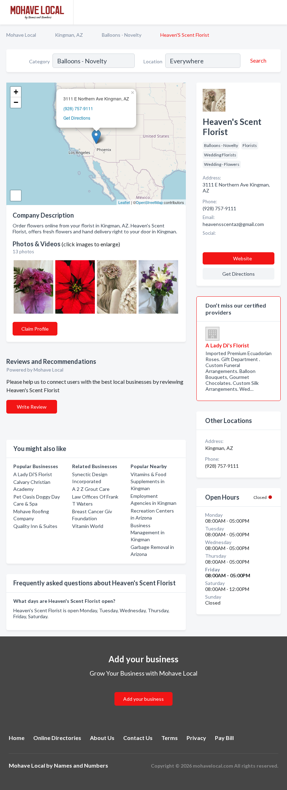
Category (39, 61)
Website (242, 258)
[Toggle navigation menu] (278, 12)
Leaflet (124, 202)
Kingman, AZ (69, 35)
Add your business (143, 699)
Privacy (196, 737)
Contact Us (138, 737)
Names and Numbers (81, 765)
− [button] (16, 102)
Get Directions (76, 118)
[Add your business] (143, 690)
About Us (102, 737)
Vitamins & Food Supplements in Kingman (148, 481)
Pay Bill (224, 737)
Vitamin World (87, 526)
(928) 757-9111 (78, 108)
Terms (169, 737)
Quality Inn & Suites (35, 526)
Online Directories (57, 737)
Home (16, 737)
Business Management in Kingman (147, 532)
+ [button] (16, 91)
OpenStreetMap (149, 202)
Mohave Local (21, 35)
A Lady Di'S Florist (32, 474)
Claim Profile (35, 329)
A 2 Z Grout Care (91, 489)
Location (153, 61)
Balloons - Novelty (121, 35)
